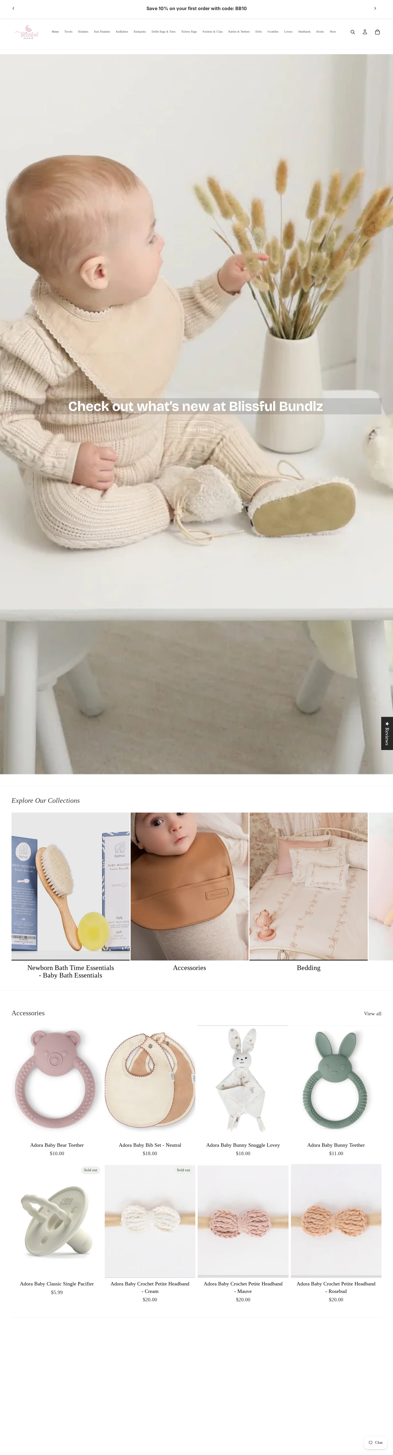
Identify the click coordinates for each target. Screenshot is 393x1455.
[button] (115, 1401)
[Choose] (93, 1130)
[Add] (186, 1130)
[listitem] (333, 32)
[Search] (352, 32)
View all (372, 1013)
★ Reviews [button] (387, 733)
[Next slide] (375, 8)
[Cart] (377, 32)
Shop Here (197, 429)
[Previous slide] (13, 8)
